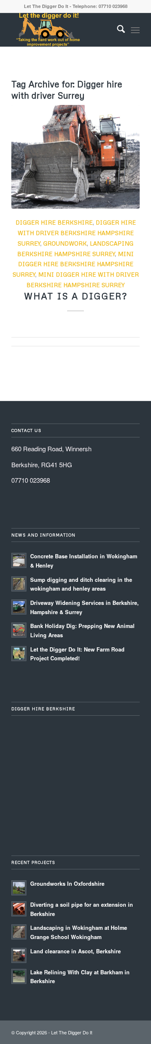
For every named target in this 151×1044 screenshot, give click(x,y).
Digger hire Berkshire (54, 222)
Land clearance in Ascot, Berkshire (75, 951)
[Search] (117, 30)
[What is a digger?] (75, 157)
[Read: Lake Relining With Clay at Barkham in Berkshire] (18, 976)
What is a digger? (76, 295)
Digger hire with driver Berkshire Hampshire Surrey (77, 233)
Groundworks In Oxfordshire (67, 883)
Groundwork (65, 243)
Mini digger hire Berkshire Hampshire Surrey (73, 264)
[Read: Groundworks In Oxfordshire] (18, 887)
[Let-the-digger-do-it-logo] (62, 30)
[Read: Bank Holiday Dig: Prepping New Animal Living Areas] (18, 630)
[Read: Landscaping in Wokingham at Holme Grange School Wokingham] (18, 931)
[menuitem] (117, 30)
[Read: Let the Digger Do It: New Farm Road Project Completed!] (18, 653)
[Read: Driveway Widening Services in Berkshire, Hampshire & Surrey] (18, 607)
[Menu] (135, 30)
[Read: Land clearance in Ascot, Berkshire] (18, 955)
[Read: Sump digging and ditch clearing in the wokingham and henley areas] (18, 583)
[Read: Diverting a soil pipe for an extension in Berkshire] (18, 908)
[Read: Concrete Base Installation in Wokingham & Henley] (18, 560)
